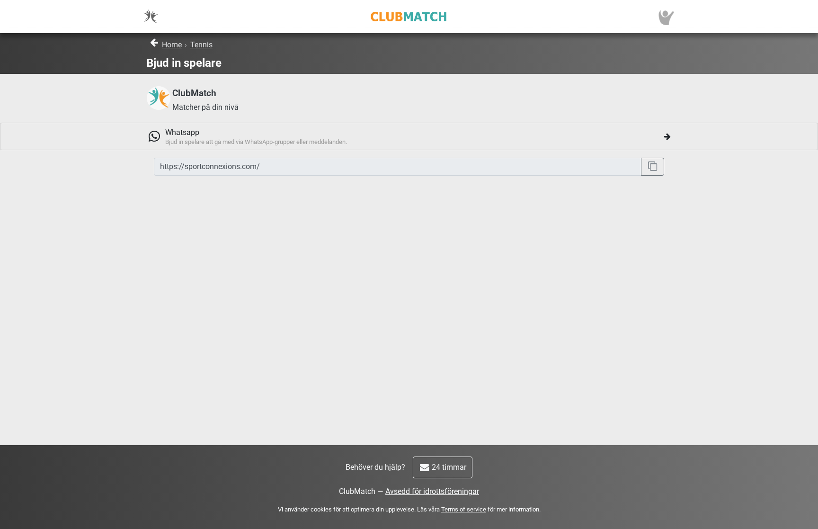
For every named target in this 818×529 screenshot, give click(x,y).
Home (172, 44)
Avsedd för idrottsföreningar (432, 491)
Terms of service (463, 509)
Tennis (201, 44)
